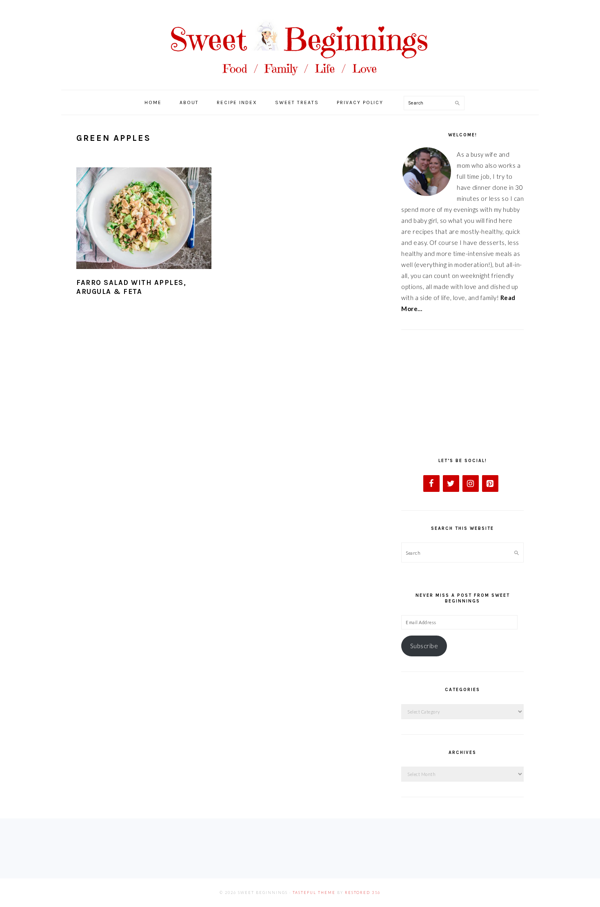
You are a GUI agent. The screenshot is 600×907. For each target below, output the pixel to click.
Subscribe (424, 645)
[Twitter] (451, 483)
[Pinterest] (490, 483)
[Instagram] (470, 483)
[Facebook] (431, 483)
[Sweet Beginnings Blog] (300, 81)
